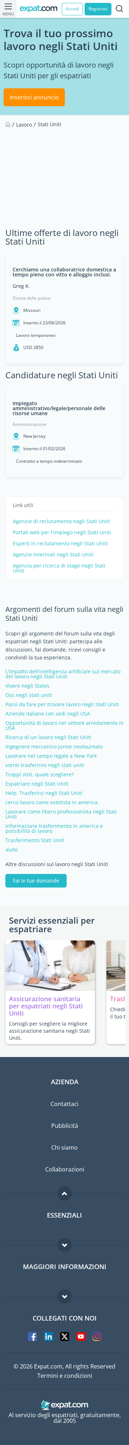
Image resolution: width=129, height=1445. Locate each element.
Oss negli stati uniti (28, 695)
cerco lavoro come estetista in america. (52, 802)
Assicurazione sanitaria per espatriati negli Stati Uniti (46, 1005)
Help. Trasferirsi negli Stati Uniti (43, 793)
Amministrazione (30, 424)
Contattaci (64, 1104)
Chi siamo (64, 1147)
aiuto (11, 849)
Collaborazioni (64, 1169)
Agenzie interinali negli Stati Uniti (53, 554)
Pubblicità (64, 1126)
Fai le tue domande (36, 880)
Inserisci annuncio (34, 97)
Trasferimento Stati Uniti (34, 840)
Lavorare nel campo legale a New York (51, 755)
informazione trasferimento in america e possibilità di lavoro (54, 829)
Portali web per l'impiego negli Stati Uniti (62, 532)
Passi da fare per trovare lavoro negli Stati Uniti (62, 704)
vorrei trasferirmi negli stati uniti (44, 765)
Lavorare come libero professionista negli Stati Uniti (61, 814)
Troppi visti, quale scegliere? (39, 774)
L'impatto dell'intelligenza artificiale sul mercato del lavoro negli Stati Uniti (62, 674)
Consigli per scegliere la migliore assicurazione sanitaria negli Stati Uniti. (49, 1030)
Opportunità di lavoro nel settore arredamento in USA (64, 726)
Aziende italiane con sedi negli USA (47, 713)
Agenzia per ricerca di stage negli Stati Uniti (59, 568)
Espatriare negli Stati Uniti (36, 783)
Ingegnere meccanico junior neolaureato (54, 746)
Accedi (72, 9)
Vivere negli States (27, 685)
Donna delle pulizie (32, 298)
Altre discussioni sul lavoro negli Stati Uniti (56, 864)
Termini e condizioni (64, 1375)
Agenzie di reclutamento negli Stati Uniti (61, 521)
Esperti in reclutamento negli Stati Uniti (60, 543)
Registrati (98, 9)
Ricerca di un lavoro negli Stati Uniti (48, 737)
